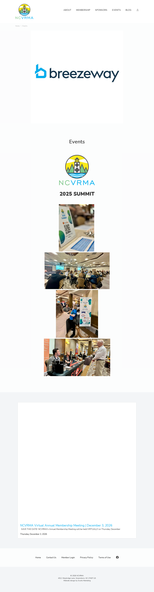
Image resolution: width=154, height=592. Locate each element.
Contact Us (51, 557)
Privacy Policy (86, 557)
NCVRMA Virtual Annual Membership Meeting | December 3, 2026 (66, 525)
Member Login (68, 557)
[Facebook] (117, 557)
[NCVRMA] (24, 19)
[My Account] (138, 10)
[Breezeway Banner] (77, 122)
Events (116, 10)
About (67, 10)
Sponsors (101, 10)
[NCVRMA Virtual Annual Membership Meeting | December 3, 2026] (77, 520)
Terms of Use (104, 557)
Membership (83, 10)
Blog (128, 10)
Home (17, 26)
